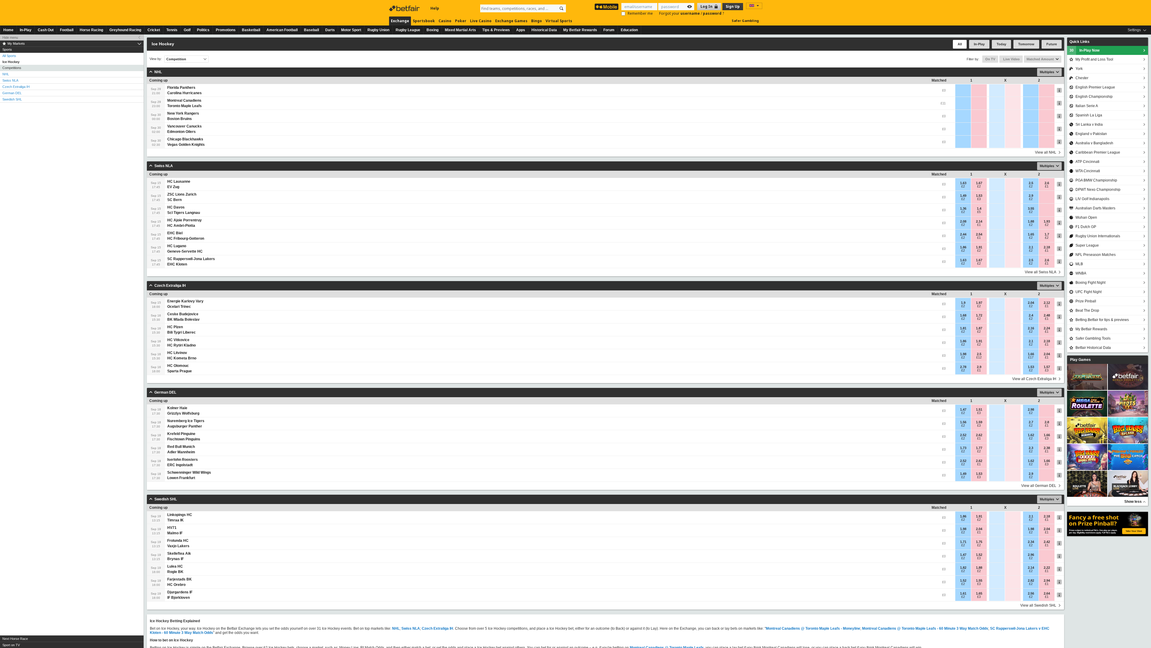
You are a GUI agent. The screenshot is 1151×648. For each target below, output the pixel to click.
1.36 (963, 208)
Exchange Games (511, 20)
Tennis (171, 30)
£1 (1046, 186)
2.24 (1047, 328)
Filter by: (973, 59)
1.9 (963, 302)
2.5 (1031, 183)
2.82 (1031, 580)
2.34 (1031, 541)
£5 (979, 211)
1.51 (979, 409)
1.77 (979, 447)
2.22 (1047, 567)
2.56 (1031, 593)
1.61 (963, 593)
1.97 (979, 302)
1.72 (979, 315)
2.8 (1047, 422)
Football (66, 30)
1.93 (1047, 221)
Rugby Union (378, 30)
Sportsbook (424, 20)
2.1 (1031, 247)
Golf (187, 30)
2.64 (1047, 593)
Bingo (536, 20)
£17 (1031, 357)
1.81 (963, 328)
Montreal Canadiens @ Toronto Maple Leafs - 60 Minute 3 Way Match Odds (925, 628)
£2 (963, 186)
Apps (520, 30)
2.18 (1047, 247)
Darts (330, 30)
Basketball (251, 30)
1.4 (979, 208)
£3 (979, 198)
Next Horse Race (15, 638)
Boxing (433, 30)
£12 (979, 357)
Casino (445, 20)
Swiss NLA (10, 80)
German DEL (12, 93)
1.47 (963, 409)
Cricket (153, 30)
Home (8, 30)
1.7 (1047, 234)
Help (434, 8)
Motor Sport (351, 30)
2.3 (1031, 447)
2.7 (1031, 422)
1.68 (963, 315)
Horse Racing (91, 30)
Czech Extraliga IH (16, 86)
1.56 (963, 422)
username (690, 13)
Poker (460, 20)
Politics (203, 30)
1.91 (979, 247)
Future (1051, 44)
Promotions (226, 30)
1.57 (1047, 366)
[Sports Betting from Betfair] (606, 7)
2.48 (1047, 315)
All (960, 44)
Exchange (400, 20)
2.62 (979, 435)
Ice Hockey (10, 62)
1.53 (979, 195)
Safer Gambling (745, 20)
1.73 (963, 447)
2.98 (1031, 409)
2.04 (1031, 302)
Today (1001, 44)
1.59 (979, 422)
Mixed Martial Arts (460, 30)
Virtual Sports (559, 20)
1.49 (963, 195)
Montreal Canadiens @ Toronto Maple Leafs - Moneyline (813, 628)
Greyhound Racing (125, 30)
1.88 (1031, 221)
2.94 (1047, 580)
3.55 (1031, 208)
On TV (990, 59)
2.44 (963, 234)
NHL (5, 74)
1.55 (979, 580)
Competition (176, 59)
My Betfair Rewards (580, 30)
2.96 (1031, 554)
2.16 (1031, 328)
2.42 (1047, 541)
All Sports (9, 56)
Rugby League (408, 30)
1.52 (979, 554)
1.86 (963, 247)
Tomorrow (1026, 44)
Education (629, 30)
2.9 (1031, 195)
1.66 (1031, 354)
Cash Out (46, 30)
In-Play (25, 30)
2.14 (979, 221)
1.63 (963, 183)
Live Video (1011, 59)
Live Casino (481, 20)
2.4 (1031, 315)
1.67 (979, 183)
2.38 (1047, 447)
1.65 (1031, 234)
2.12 (1047, 302)
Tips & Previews (496, 30)
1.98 (963, 354)
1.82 (963, 567)
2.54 (979, 234)
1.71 (963, 541)
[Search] (561, 8)
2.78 (963, 366)
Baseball (311, 30)
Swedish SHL (12, 99)
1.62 (1031, 435)
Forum (608, 30)
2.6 (1047, 183)
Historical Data (544, 30)
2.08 (963, 221)
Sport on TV (11, 645)
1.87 (979, 328)
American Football (282, 30)
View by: (156, 59)
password (712, 13)
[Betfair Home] (405, 8)
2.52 (963, 435)
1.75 (979, 541)
